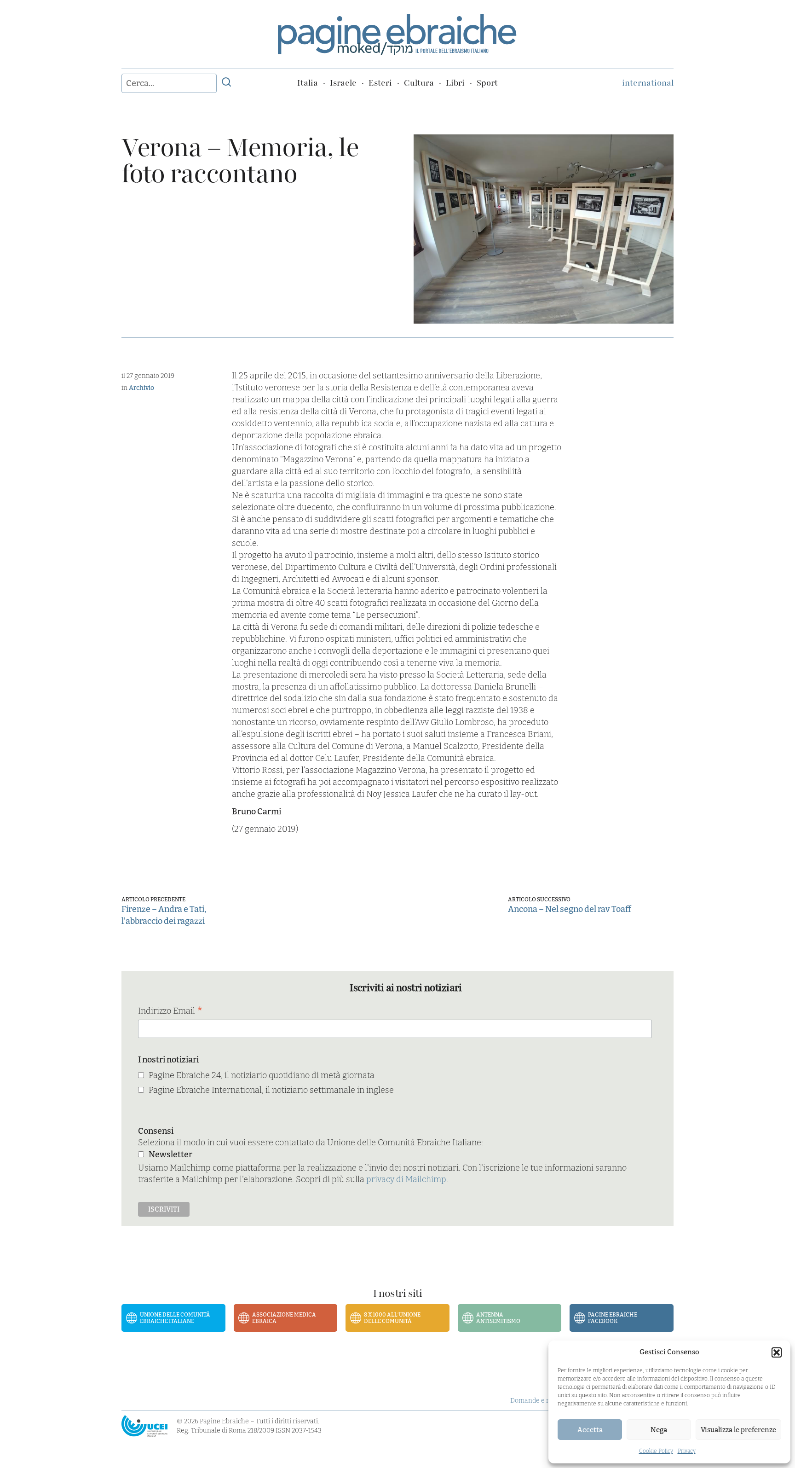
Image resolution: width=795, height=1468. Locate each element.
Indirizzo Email (170, 1011)
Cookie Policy (656, 1451)
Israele (343, 83)
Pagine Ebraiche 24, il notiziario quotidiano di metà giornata (261, 1075)
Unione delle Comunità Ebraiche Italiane (175, 1317)
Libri (455, 83)
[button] (776, 1352)
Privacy (687, 1451)
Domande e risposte (540, 1400)
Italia (307, 83)
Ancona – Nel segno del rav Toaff (569, 909)
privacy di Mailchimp (406, 1179)
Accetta (590, 1430)
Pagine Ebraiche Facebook (612, 1317)
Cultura (419, 83)
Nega (659, 1430)
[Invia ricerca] (226, 83)
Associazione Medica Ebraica (284, 1317)
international (648, 83)
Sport (487, 83)
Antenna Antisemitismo (498, 1317)
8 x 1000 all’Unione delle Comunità (392, 1317)
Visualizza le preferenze (738, 1430)
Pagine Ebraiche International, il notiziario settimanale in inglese (271, 1090)
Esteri (380, 83)
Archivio (141, 388)
